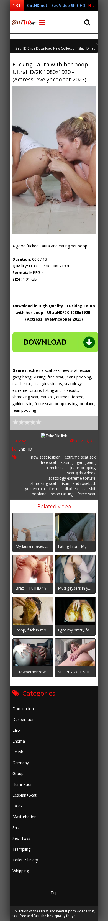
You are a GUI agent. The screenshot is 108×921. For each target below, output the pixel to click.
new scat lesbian (46, 457)
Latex (17, 806)
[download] (55, 342)
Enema (18, 741)
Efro (16, 730)
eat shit (89, 488)
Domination (23, 708)
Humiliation (22, 784)
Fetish (17, 751)
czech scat (56, 467)
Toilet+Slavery (25, 860)
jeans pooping (83, 467)
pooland (39, 494)
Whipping (20, 870)
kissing (67, 462)
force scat (87, 494)
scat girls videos (81, 472)
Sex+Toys (21, 838)
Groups (18, 773)
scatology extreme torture (72, 478)
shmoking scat (43, 483)
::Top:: (54, 892)
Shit (15, 827)
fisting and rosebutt (78, 483)
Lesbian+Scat (24, 795)
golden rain (35, 488)
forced (55, 488)
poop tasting (62, 494)
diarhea (71, 488)
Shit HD (25, 449)
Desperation (23, 719)
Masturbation (24, 816)
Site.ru (23, 22)
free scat (48, 462)
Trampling (21, 849)
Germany (20, 762)
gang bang (86, 462)
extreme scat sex (80, 457)
